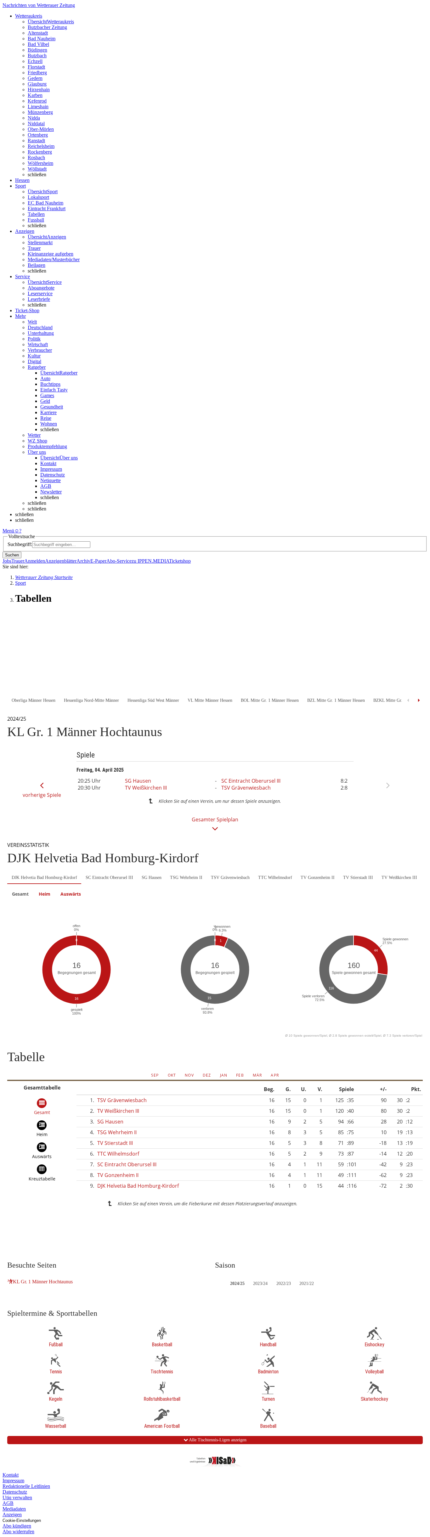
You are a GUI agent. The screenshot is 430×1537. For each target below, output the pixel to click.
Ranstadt (36, 140)
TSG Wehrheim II (186, 877)
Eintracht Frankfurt (46, 208)
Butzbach (37, 55)
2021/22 (306, 1283)
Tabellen (36, 214)
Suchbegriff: (20, 544)
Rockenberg (40, 152)
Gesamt (20, 894)
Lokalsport (38, 197)
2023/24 (260, 1283)
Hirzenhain (39, 89)
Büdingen (37, 50)
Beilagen (36, 265)
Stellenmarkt (40, 242)
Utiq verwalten (17, 1497)
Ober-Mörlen (41, 129)
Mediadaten (14, 1509)
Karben (35, 95)
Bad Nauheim (41, 38)
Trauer (34, 248)
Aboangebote (41, 287)
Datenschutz (52, 474)
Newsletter (51, 491)
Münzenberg (40, 112)
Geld (45, 401)
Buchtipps (50, 384)
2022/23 (283, 1283)
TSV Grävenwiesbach (246, 787)
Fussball (36, 219)
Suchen (12, 555)
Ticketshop (180, 561)
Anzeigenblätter (60, 561)
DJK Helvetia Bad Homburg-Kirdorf (44, 877)
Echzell (35, 61)
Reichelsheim (41, 146)
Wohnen (48, 423)
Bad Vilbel (38, 44)
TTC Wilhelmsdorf (275, 877)
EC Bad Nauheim (45, 202)
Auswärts (70, 894)
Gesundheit (51, 406)
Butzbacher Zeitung (47, 27)
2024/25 (237, 1283)
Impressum (51, 469)
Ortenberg (38, 135)
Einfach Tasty (54, 389)
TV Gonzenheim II (318, 877)
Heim (44, 894)
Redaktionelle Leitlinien (26, 1486)
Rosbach (36, 157)
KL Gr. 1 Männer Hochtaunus (43, 1281)
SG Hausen (138, 780)
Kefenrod (37, 101)
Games (47, 395)
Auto (45, 378)
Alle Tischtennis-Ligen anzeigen (217, 1440)
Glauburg (37, 84)
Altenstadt (38, 33)
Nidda (34, 118)
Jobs (7, 561)
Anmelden (34, 561)
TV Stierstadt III (358, 877)
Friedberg (37, 72)
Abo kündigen (17, 1526)
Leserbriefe (39, 299)
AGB (45, 486)
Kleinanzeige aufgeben (50, 253)
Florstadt (36, 67)
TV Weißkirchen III (146, 787)
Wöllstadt (37, 169)
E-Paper (98, 561)
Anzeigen (12, 1514)
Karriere (48, 412)
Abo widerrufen (18, 1531)
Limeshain (38, 106)
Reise (45, 418)
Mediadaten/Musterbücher (54, 259)
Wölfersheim (40, 163)
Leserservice (40, 293)
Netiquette (50, 480)
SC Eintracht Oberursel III (250, 780)
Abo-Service (119, 561)
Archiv (83, 561)
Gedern (35, 78)
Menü (8, 530)
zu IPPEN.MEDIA (150, 561)
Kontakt (48, 463)
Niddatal (36, 123)
